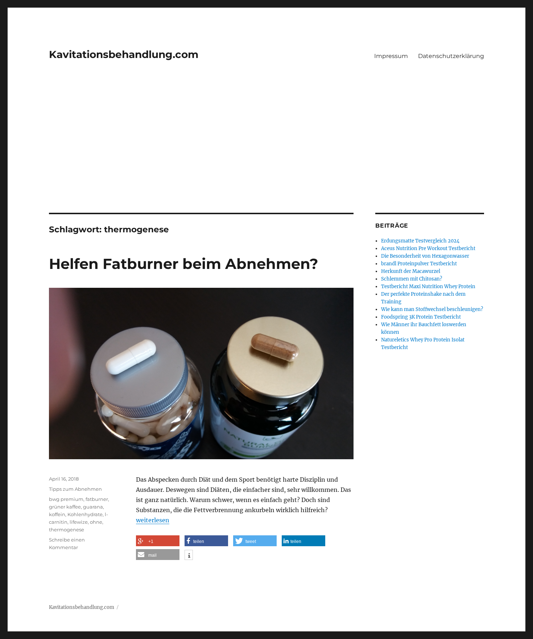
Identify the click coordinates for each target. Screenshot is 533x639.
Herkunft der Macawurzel (410, 271)
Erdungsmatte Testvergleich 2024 (420, 241)
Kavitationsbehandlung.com (123, 54)
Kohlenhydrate (85, 514)
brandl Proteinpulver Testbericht (419, 264)
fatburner (97, 499)
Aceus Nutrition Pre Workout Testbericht (428, 248)
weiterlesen (152, 520)
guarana (93, 507)
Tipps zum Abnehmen (75, 489)
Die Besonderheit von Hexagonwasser (425, 256)
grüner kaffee (65, 507)
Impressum (391, 56)
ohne (96, 522)
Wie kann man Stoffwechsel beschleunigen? (432, 309)
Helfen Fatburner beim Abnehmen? (183, 264)
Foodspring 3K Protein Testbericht (421, 317)
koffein (57, 514)
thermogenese (66, 529)
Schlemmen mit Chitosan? (411, 279)
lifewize (79, 522)
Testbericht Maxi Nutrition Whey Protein (428, 286)
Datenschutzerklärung (451, 56)
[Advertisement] (266, 159)
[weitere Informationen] (189, 555)
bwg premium (66, 499)
